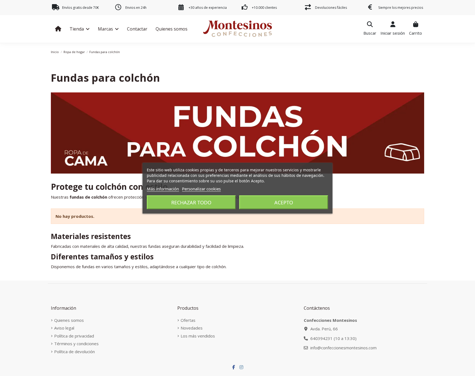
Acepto (283, 202)
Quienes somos (69, 320)
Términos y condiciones (76, 343)
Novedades (192, 328)
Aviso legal (64, 328)
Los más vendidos (198, 336)
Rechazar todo (191, 202)
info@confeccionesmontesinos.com (343, 347)
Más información (163, 188)
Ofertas (188, 320)
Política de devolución (74, 351)
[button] (79, 29)
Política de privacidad (74, 336)
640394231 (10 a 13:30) (333, 338)
